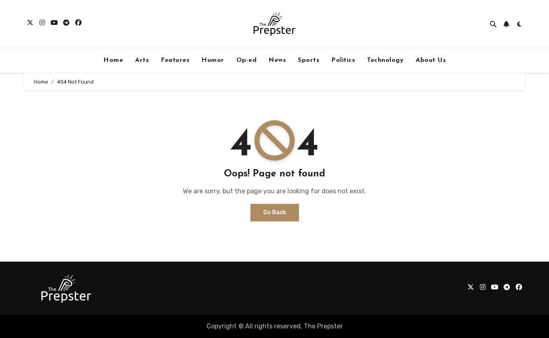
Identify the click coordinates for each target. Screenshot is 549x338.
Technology (385, 60)
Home (113, 60)
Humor (212, 60)
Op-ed (246, 60)
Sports (308, 60)
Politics (343, 60)
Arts (142, 60)
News (277, 60)
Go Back (274, 212)
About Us (431, 60)
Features (175, 60)
